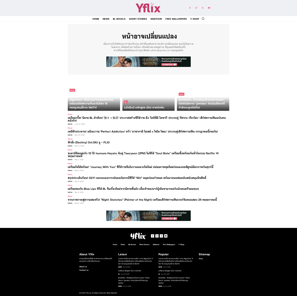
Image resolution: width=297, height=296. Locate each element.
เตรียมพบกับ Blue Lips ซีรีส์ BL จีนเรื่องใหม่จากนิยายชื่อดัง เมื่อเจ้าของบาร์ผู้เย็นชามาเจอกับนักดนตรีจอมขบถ (133, 188)
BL (126, 102)
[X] (202, 8)
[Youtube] (209, 8)
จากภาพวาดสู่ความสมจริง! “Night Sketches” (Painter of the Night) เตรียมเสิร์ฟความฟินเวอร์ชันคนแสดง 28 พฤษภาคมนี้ (142, 199)
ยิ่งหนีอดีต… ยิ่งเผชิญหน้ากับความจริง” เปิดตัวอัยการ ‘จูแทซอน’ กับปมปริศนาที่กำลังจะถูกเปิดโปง (134, 280)
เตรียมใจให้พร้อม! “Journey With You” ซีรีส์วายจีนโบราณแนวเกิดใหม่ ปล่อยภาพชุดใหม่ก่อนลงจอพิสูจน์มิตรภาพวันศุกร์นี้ (140, 167)
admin (70, 124)
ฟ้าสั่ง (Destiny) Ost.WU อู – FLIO (89, 142)
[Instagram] (196, 8)
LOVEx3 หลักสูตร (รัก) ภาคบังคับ (129, 270)
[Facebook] (189, 8)
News (72, 90)
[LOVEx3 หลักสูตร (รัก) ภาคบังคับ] (148, 94)
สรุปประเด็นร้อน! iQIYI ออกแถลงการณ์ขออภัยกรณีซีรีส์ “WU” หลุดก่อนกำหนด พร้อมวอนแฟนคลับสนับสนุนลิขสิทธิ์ (137, 177)
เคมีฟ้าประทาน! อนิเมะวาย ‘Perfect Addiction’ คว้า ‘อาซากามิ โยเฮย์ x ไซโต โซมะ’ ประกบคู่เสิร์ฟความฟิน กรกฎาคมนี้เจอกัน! (143, 131)
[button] (203, 18)
